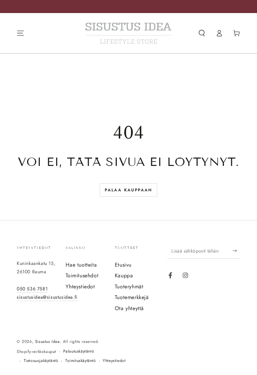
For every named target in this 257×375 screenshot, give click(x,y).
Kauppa (124, 275)
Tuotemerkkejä (132, 297)
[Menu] (20, 33)
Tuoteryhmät (129, 286)
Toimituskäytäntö (80, 361)
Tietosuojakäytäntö (41, 361)
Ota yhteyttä (129, 308)
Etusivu (123, 265)
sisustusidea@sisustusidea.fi (47, 297)
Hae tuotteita (81, 265)
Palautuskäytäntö (78, 351)
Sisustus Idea (47, 342)
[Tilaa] (236, 251)
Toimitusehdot (82, 275)
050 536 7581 (32, 288)
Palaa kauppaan (128, 190)
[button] (201, 33)
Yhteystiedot (80, 286)
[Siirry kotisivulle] (128, 33)
